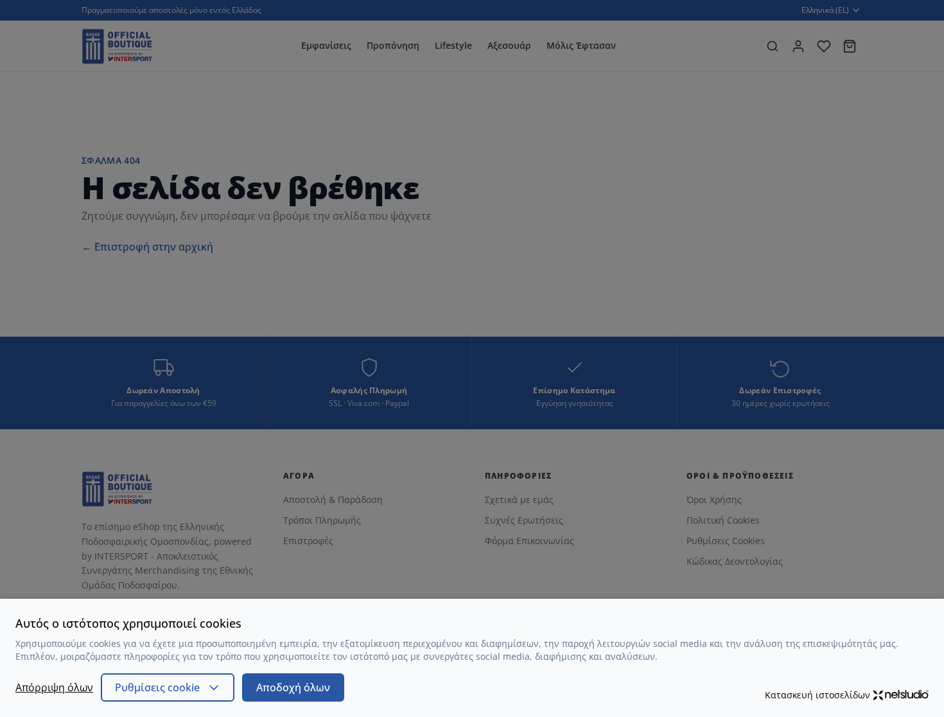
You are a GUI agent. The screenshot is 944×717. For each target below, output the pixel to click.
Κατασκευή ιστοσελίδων (817, 695)
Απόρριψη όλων (54, 687)
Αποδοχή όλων (293, 687)
